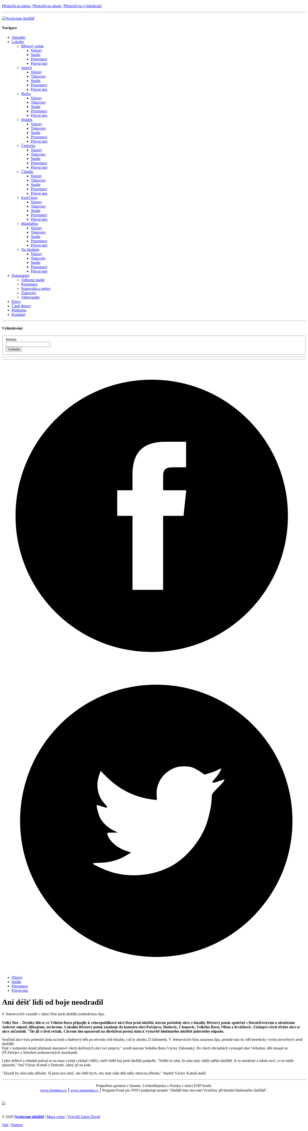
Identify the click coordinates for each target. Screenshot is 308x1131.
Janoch (26, 68)
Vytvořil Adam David (83, 1117)
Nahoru (17, 1125)
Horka (26, 94)
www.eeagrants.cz (84, 1090)
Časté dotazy (21, 306)
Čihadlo (27, 172)
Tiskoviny (38, 76)
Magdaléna (29, 224)
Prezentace (39, 59)
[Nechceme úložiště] (18, 18)
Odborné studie (33, 280)
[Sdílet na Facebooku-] (154, 664)
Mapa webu (56, 1117)
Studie (35, 55)
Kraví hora (29, 198)
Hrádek (26, 120)
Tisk (5, 1125)
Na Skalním (30, 250)
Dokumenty (21, 275)
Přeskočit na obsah (47, 6)
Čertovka (28, 146)
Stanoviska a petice (35, 288)
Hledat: (11, 339)
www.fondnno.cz (53, 1090)
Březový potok (32, 46)
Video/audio (30, 297)
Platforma (19, 310)
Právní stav (39, 63)
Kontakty (19, 314)
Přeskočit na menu (16, 6)
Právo (16, 301)
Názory (36, 50)
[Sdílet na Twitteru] (154, 969)
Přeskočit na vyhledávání (83, 6)
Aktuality (19, 37)
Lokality (18, 42)
